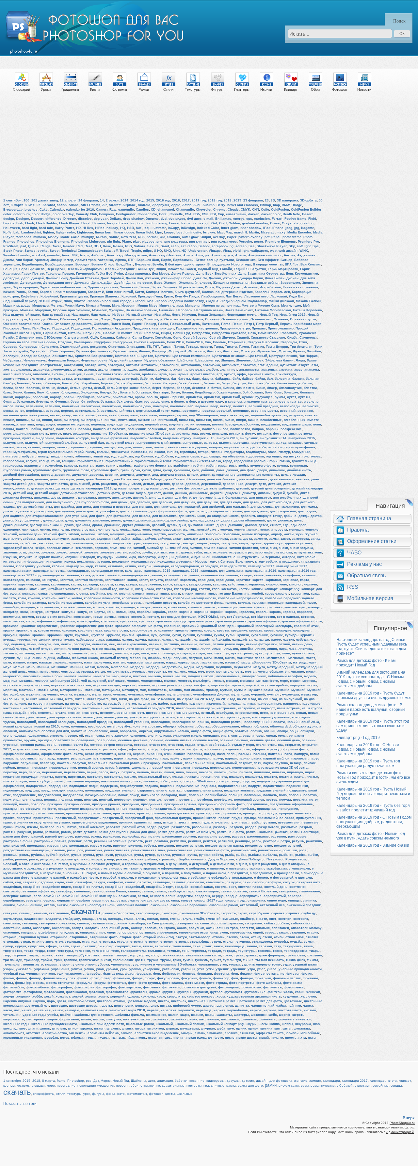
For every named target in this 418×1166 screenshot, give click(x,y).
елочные (103, 529)
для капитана (165, 506)
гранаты (86, 465)
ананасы (311, 369)
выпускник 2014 (273, 438)
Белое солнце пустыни (215, 260)
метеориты (157, 671)
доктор (316, 516)
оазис (156, 726)
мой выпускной (93, 680)
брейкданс (86, 397)
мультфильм (155, 694)
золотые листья (113, 552)
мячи (123, 699)
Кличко (167, 292)
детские (63, 488)
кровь (269, 630)
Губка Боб (104, 273)
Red (79, 246)
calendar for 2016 (80, 209)
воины (8, 429)
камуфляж (291, 575)
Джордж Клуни (251, 278)
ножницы (78, 726)
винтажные (147, 420)
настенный (33, 708)
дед (155, 474)
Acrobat (48, 205)
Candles (142, 209)
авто (102, 365)
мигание (297, 671)
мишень (154, 676)
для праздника (256, 511)
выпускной (34, 442)
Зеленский (128, 287)
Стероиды (289, 342)
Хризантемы (62, 356)
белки (8, 388)
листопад (26, 653)
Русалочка (307, 333)
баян (182, 383)
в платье (294, 401)
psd (23, 246)
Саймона (123, 337)
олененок (138, 735)
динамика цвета (47, 497)
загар (90, 538)
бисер (272, 388)
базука (207, 378)
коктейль (49, 598)
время (205, 433)
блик (7, 392)
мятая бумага (98, 699)
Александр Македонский (127, 255)
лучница (23, 658)
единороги (11, 529)
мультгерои (101, 694)
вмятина (27, 424)
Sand (165, 246)
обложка (261, 726)
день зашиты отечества (289, 479)
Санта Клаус (142, 337)
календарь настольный (100, 575)
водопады (115, 424)
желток (189, 529)
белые (62, 388)
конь (110, 612)
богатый (127, 392)
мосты (43, 690)
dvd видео (177, 218)
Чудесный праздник (125, 360)
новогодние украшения (271, 717)
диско (126, 497)
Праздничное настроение (197, 328)
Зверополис (290, 282)
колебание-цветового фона (200, 602)
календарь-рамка (135, 575)
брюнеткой (231, 397)
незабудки (224, 712)
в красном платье (258, 401)
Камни (33, 292)
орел (260, 735)
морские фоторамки (227, 685)
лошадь (199, 653)
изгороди (87, 557)
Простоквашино (281, 328)
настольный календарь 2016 (150, 708)
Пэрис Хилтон (54, 333)
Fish (19, 223)
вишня (253, 420)
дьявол (251, 525)
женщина (117, 534)
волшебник (137, 429)
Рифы (166, 333)
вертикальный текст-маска (158, 410)
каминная (273, 575)
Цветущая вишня (283, 356)
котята (18, 621)
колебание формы (127, 602)
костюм (153, 616)
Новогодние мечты (242, 314)
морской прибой (274, 685)
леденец (18, 644)
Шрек (258, 360)
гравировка (12, 465)
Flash (29, 223)
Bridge (297, 205)
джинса (181, 493)
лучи (286, 653)
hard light (29, 228)
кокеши (34, 598)
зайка (125, 538)
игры (249, 552)
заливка (221, 538)
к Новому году (204, 561)
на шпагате (147, 703)
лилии (205, 648)
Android (144, 205)
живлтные (195, 534)
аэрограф (130, 378)
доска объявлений (249, 520)
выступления (262, 442)
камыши (308, 575)
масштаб (232, 662)
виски (229, 420)
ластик (288, 639)
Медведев (40, 305)
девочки (111, 474)
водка (50, 424)
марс (195, 662)
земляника (84, 548)
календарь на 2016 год (296, 570)
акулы (103, 369)
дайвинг (207, 470)
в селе (309, 401)
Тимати (231, 346)
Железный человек (195, 282)
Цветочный (258, 356)
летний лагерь (15, 648)
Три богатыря (301, 346)
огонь (7, 735)
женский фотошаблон (61, 534)
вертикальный (87, 410)
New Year (128, 237)
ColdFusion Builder (306, 209)
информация (34, 561)
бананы (23, 383)
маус (7, 667)
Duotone (152, 218)
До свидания (30, 282)
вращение (81, 433)
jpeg (288, 228)
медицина (224, 667)
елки (65, 529)
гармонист (78, 447)
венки (8, 410)
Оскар (47, 324)
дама (220, 470)
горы (273, 461)
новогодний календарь (56, 722)
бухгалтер (125, 401)
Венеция (10, 269)
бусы (75, 401)
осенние (156, 740)
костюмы (208, 616)
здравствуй (273, 543)
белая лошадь (288, 383)
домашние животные (92, 520)
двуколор (80, 474)
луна (259, 653)
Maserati (268, 232)
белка (307, 383)
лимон (217, 648)
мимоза (70, 676)
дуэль (172, 525)
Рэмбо (8, 337)
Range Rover (50, 246)
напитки (248, 703)
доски (271, 520)
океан (89, 735)
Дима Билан (274, 278)
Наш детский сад (56, 314)
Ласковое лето (256, 296)
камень (232, 575)
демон (28, 479)
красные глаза (90, 630)
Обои (315, 89)
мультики (135, 694)
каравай (171, 580)
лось (145, 653)
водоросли (134, 424)
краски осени (49, 630)
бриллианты (123, 397)
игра (207, 552)
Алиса (188, 255)
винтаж (110, 420)
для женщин (142, 506)
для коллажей (189, 506)
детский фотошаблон (77, 493)
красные (69, 630)
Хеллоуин (11, 356)
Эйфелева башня (279, 360)
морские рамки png (168, 685)
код (306, 593)
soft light (304, 246)
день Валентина (125, 479)
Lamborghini (31, 232)
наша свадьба (14, 712)
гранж (99, 465)
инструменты (248, 557)
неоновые (278, 712)
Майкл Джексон (281, 301)
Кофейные (30, 296)
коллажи (258, 602)
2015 (150, 200)
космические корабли (54, 616)
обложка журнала (307, 726)
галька (62, 447)
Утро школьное (125, 351)
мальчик (75, 662)
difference (53, 218)
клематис (229, 589)
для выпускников (29, 502)
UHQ (167, 250)
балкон (298, 378)
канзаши (33, 580)
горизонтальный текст (153, 461)
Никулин (189, 314)
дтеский (158, 525)
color (7, 214)
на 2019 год (267, 699)
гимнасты (139, 452)
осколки (65, 744)
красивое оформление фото (138, 626)
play (136, 241)
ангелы (58, 374)
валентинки (111, 406)
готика (285, 461)
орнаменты (12, 740)
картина (9, 584)
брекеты (104, 397)
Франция (248, 351)
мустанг (273, 694)
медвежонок (172, 667)
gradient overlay (255, 223)
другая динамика (136, 525)
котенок (307, 616)
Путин (36, 333)
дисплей (140, 497)
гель (148, 447)
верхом (208, 410)
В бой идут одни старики (185, 264)
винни (47, 420)
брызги (178, 397)
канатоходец (13, 580)
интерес (288, 557)
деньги (148, 484)
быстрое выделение (152, 401)
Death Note (291, 214)
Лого (95, 28)
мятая (80, 699)
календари (209, 566)
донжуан (212, 520)
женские (311, 529)
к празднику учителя (33, 566)
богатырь (161, 392)
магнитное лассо (251, 658)
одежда (20, 735)
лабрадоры (85, 639)
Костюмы (119, 89)
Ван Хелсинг (310, 264)
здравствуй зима (298, 543)
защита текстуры (126, 543)
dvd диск (194, 218)
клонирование (62, 593)
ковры (296, 593)
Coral (163, 214)
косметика (11, 616)
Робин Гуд (181, 333)
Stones (30, 250)
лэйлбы (63, 658)
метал (100, 671)
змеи (264, 548)
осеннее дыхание (133, 740)
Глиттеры (241, 89)
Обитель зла (88, 319)
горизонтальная (90, 461)
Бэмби (158, 264)
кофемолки (65, 621)
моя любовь (194, 690)
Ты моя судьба (15, 351)
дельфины (12, 479)
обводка (169, 726)
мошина (175, 690)
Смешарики (83, 342)
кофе (30, 621)
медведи (137, 667)
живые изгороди (255, 534)
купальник (259, 635)
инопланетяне (223, 557)
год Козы (125, 456)
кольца (98, 607)
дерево (178, 484)
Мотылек (99, 310)
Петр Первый (267, 324)
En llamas (223, 218)
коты (7, 621)
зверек (202, 543)
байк (236, 378)
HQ (122, 228)
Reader (68, 246)
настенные (12, 708)
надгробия (178, 703)
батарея (170, 383)
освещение (85, 740)
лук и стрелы (242, 653)
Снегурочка (122, 342)
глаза (272, 452)
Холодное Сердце (35, 356)
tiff (116, 250)
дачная (232, 470)
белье (145, 388)
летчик (178, 648)
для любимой (213, 506)
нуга (146, 726)
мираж (126, 676)
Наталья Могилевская (273, 310)
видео (244, 415)
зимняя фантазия (243, 548)
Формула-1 (177, 351)
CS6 (205, 214)
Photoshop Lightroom (88, 241)
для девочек (140, 502)
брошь (165, 397)
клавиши (126, 589)
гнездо (55, 456)
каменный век (212, 575)
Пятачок (74, 333)
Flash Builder (46, 223)
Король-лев (280, 292)
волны (71, 429)
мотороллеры (71, 690)
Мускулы (116, 310)
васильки (177, 406)
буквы (280, 397)
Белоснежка (246, 260)
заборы (29, 538)
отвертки (175, 744)
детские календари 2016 (92, 488)
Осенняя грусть (303, 319)
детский (242, 488)
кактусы (145, 566)
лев (312, 639)
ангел (7, 374)
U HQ (158, 250)
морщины (297, 685)
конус (82, 612)
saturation (189, 246)
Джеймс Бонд (57, 278)
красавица (109, 621)
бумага (9, 401)
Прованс (259, 328)
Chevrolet (203, 209)
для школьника (164, 516)
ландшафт (183, 639)
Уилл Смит (49, 351)
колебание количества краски (146, 598)
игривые (220, 552)
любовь (154, 658)
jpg (296, 228)
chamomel (165, 209)
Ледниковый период (20, 301)
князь (212, 593)
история (103, 561)
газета (21, 447)
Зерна (156, 287)
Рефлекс (151, 333)
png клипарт (199, 241)
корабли (144, 612)
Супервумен (29, 346)
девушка (127, 474)
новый (292, 722)
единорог (298, 525)
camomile (126, 209)
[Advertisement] (163, 147)
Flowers (98, 223)
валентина (70, 406)
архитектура (286, 374)
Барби (166, 260)
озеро (72, 735)
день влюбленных (252, 479)
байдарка (223, 378)
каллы (157, 575)
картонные (60, 584)
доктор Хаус (13, 520)
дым (182, 525)
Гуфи (118, 273)
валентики (34, 406)
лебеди (302, 639)
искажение (86, 561)
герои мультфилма (299, 447)
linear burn (103, 232)
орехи (271, 735)
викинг (8, 420)
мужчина (33, 694)
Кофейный (49, 296)
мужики (226, 690)
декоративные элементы (258, 474)
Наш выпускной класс (21, 314)
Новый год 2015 (293, 314)
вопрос (258, 429)
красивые (172, 626)
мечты (250, 671)
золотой (75, 552)
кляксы (152, 593)
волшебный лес (215, 429)
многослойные (228, 676)
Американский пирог (265, 255)
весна (55, 415)
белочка (33, 388)
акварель (23, 369)
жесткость (176, 534)
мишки (180, 676)
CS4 (188, 214)
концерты (97, 612)
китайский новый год (100, 589)
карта (304, 580)
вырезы (210, 442)
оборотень (128, 731)
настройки (246, 708)
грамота (70, 465)
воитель (22, 429)
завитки (43, 538)
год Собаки (164, 456)
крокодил (283, 630)
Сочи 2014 (175, 342)
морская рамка (63, 685)
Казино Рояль (14, 292)
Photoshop (25, 241)
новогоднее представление (58, 717)
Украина (67, 351)
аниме (89, 374)
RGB (97, 246)
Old (162, 237)
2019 (237, 200)
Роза (252, 333)
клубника (97, 593)
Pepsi (276, 237)
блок (40, 392)
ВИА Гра (291, 264)
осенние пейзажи (234, 740)
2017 (186, 200)
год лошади (210, 456)
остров (96, 744)
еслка (125, 529)
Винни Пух (145, 269)
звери (214, 543)
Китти (139, 292)
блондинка (70, 392)
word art (38, 255)
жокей (289, 534)
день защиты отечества (48, 484)
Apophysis (160, 205)
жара (136, 529)
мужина (240, 690)
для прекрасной (283, 511)
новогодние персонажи (196, 717)
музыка (66, 694)
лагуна (140, 639)
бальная (312, 378)
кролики (38, 635)
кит (43, 589)
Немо (176, 314)
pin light (113, 241)
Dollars (115, 218)
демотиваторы (62, 479)
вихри (241, 420)
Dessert (37, 218)
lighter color (65, 232)
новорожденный (256, 722)
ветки (102, 415)
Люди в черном (233, 301)
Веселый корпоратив (84, 269)
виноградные (92, 420)
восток (55, 433)
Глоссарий (21, 89)
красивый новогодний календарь (264, 626)
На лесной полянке (141, 310)
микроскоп (12, 676)
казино (130, 566)
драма (97, 525)
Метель (57, 305)
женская (296, 529)
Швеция (227, 360)
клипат (43, 593)
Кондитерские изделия (234, 292)
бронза (152, 397)
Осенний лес (261, 319)
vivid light (241, 250)
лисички (10, 653)
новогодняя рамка (226, 722)
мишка (168, 676)
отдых (190, 744)
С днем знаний (76, 337)
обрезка (145, 731)
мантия (119, 662)
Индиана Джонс (229, 287)
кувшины (204, 635)
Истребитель (270, 287)
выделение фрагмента (109, 438)
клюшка (138, 593)
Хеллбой (314, 351)
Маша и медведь (16, 305)
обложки (10, 731)
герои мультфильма (19, 452)
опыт (225, 735)
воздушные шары (296, 424)
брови (140, 397)
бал (270, 378)
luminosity (193, 232)
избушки (71, 557)
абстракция (73, 365)
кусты (57, 639)
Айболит (98, 255)
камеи (194, 575)
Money (53, 237)
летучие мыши (158, 648)
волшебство (240, 429)
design (8, 218)
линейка (246, 648)
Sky (292, 246)
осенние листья (178, 740)
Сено (177, 337)
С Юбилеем (53, 337)
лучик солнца (303, 653)
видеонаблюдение (266, 415)
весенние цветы (264, 410)
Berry (221, 205)
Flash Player (69, 223)
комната (159, 607)
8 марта (17, 205)
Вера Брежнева (32, 269)
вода (40, 424)
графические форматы (152, 465)
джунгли (216, 493)
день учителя (130, 484)
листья (54, 653)
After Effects (90, 205)
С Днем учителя (29, 337)
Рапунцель (92, 333)
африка (113, 378)
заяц (164, 543)
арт (219, 374)
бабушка (162, 378)
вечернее (167, 415)
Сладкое (65, 342)
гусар (167, 470)
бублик (247, 397)
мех (183, 671)
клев (215, 589)
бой (246, 392)
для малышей (237, 506)
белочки (48, 388)
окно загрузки (117, 735)
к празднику (289, 561)
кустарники (41, 639)
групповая (298, 465)
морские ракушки (136, 685)
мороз (28, 685)
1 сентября (12, 200)
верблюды (35, 410)
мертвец (67, 671)
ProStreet (10, 246)
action (62, 205)
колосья (84, 607)
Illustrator (158, 228)
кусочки (23, 639)
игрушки (236, 552)
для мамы (309, 506)
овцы (294, 731)
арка (163, 374)
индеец (163, 557)
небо (32, 712)
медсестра (242, 667)
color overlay (63, 214)
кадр (89, 566)
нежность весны (113, 712)
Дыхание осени (139, 282)
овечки (269, 731)
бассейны (153, 383)
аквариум (41, 369)
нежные (165, 712)
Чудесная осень (94, 360)
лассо (276, 639)
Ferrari (277, 218)
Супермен (49, 346)
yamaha (53, 255)
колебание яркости (160, 602)
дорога (227, 520)
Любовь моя (143, 301)
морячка (10, 690)
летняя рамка (79, 648)
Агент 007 (70, 255)
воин (317, 424)
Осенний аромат (235, 319)
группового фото (47, 470)
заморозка (300, 538)
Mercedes (23, 237)
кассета (106, 584)
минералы (101, 676)
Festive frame (295, 218)
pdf (267, 237)
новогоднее (24, 717)
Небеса (118, 314)
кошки (82, 621)
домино (159, 520)
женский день (30, 534)
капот (143, 580)
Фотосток (231, 351)
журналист (12, 538)
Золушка (170, 287)
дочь (298, 520)
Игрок (209, 287)
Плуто (45, 328)
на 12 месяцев (163, 699)
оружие (30, 740)
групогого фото (262, 465)
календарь (133, 570)
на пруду (72, 703)
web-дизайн (288, 250)
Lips (158, 232)
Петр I (249, 324)
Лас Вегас (234, 296)
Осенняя (281, 319)
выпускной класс (120, 442)
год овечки (255, 456)
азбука (304, 365)
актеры (90, 369)
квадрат (180, 584)
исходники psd (143, 561)
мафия (18, 667)
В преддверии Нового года (229, 264)
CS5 (196, 214)
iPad (266, 228)
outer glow (190, 237)
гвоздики (124, 447)
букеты (304, 397)
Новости (364, 89)
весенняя (305, 410)
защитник (150, 543)
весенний (288, 410)
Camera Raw (106, 209)
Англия (289, 255)
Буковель (143, 264)
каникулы (50, 580)
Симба (292, 337)
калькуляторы (175, 575)
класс (149, 589)
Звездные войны (264, 282)
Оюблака (101, 324)
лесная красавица (132, 644)
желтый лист (207, 529)
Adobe (74, 205)
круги (68, 635)
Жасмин (170, 282)
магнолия (296, 658)
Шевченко (244, 360)
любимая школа (85, 658)
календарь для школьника (222, 570)
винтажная (127, 420)
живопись (213, 534)
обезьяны (186, 726)
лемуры (44, 644)
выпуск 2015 (204, 438)
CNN (255, 209)
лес (112, 644)
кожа (315, 593)
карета (258, 580)
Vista (227, 250)
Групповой (85, 273)
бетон (216, 388)
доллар (49, 520)
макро (32, 662)
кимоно (272, 584)
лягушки (195, 658)
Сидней (243, 337)
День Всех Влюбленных (216, 273)
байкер (247, 378)
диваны (264, 493)
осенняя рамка (32, 744)
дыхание (235, 525)
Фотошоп (339, 89)
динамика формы (17, 497)
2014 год (137, 200)
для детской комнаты (34, 506)
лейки (31, 644)
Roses (118, 246)
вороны (272, 429)
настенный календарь (62, 708)
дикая (305, 493)
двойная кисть (299, 470)
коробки (216, 612)
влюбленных (294, 420)
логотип (121, 653)
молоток (184, 680)
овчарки (307, 731)
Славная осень (43, 342)
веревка (52, 410)
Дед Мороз (160, 273)
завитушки (60, 538)
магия (218, 658)
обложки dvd (29, 731)
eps (249, 218)
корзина (185, 612)
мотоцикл (92, 690)
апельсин (132, 374)
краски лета (26, 630)
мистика (139, 676)
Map (229, 232)
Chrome (219, 209)
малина (61, 662)
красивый (190, 626)
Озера (106, 319)
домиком (144, 520)
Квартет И (96, 292)
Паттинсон (210, 324)
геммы (159, 447)
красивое (11, 626)
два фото (247, 470)
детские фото (157, 488)
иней (206, 557)
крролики (54, 635)
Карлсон (47, 292)
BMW (286, 205)
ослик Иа (80, 744)
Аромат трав (85, 260)
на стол (129, 703)
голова (315, 456)
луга (217, 653)
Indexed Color (208, 228)
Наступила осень (208, 310)
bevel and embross (242, 205)
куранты (307, 635)
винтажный (167, 420)
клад (139, 589)
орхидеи (45, 740)
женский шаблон (94, 534)
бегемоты (212, 383)
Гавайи (226, 269)
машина (43, 667)
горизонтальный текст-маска (197, 461)
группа (282, 465)
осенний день (288, 740)
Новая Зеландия (211, 314)
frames (197, 223)
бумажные (25, 401)
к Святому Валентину (235, 561)
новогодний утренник (131, 722)
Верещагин (56, 269)
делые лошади (293, 474)
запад (315, 538)
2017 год (199, 200)
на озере (35, 703)
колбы (77, 598)
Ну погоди (37, 319)
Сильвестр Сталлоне (268, 337)
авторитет (230, 365)
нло (291, 712)
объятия (242, 731)
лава (100, 639)
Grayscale (290, 223)
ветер (66, 415)
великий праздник (263, 406)
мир (115, 676)
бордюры (23, 397)
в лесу (280, 401)
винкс (35, 420)
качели (155, 584)
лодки (134, 653)
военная (203, 424)
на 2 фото (185, 699)
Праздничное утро (235, 328)
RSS (128, 246)
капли (132, 580)
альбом (212, 369)
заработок (28, 543)
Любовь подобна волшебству (179, 301)
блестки (310, 388)
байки (260, 378)
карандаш (206, 580)
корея (172, 612)
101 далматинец (44, 200)
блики (17, 392)
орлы (282, 735)
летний (284, 644)
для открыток (87, 511)
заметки (260, 538)
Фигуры (217, 89)
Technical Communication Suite (86, 250)
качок (167, 584)
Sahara (139, 246)
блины (29, 392)
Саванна (107, 337)
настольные (92, 708)
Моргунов (43, 310)
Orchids (173, 237)
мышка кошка (37, 699)
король (261, 612)
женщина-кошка (139, 534)
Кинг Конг (113, 292)
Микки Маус (74, 305)
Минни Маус (147, 305)
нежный (207, 712)
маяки (90, 667)
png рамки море (224, 241)
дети (262, 484)
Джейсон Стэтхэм (84, 278)
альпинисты (249, 369)
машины (76, 667)
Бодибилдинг (32, 264)
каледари (161, 566)
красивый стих (306, 626)
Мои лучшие (291, 305)
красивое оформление (39, 626)
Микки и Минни (98, 305)
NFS (141, 237)
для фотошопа (205, 497)
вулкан (28, 438)
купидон (291, 635)
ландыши (261, 639)
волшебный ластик (184, 429)
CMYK (245, 209)
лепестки (99, 644)
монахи (232, 680)
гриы (232, 465)
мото (54, 690)
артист (229, 374)
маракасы (135, 662)
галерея (48, 447)
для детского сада (276, 502)
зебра (40, 548)
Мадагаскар (257, 301)
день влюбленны (221, 479)
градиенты (32, 465)
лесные (155, 644)
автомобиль (191, 365)
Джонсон (230, 278)
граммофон (52, 465)
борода (56, 397)
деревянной (211, 484)
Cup (221, 214)
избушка (10, 557)
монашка (247, 680)
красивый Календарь (218, 626)
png (159, 241)
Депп (25, 278)
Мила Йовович (124, 305)
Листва (80, 301)
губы (157, 470)
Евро (158, 282)
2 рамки (112, 200)
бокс (278, 392)
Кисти (95, 89)
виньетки (203, 420)
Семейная (163, 337)
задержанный (108, 538)
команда (128, 607)
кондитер (10, 612)
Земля (144, 287)
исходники (120, 561)
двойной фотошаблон (21, 474)
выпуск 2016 (227, 438)
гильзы (103, 452)
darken (253, 214)
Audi (197, 205)
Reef (88, 246)
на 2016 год (204, 699)
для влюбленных (287, 497)
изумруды (105, 557)
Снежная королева (149, 342)
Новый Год (269, 314)
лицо (93, 653)
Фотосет (214, 351)
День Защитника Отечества (261, 273)
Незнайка (162, 314)
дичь (152, 497)
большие (291, 392)
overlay (219, 237)
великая (240, 406)
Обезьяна (68, 319)
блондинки (89, 392)
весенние (241, 410)
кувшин (189, 635)
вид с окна (228, 415)
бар (77, 383)
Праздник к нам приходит (153, 328)
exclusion (262, 218)
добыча (290, 516)
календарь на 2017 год (21, 575)
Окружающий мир (127, 319)
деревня (163, 484)
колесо (230, 602)
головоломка (13, 461)
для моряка (43, 511)
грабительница (304, 461)
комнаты (195, 607)
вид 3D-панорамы (203, 415)
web (273, 250)
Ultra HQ (179, 250)
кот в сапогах (288, 616)
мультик (119, 694)
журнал (311, 534)
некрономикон (246, 712)
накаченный (214, 703)
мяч (114, 699)
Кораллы (262, 292)
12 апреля (68, 200)
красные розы (116, 630)
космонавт (82, 616)
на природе (53, 703)
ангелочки (41, 374)
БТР (131, 260)
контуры (68, 612)
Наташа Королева (307, 310)
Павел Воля (120, 324)
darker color (271, 214)
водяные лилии (181, 424)
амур (298, 369)
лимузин (231, 648)
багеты (184, 378)
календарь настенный (60, 575)
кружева (97, 635)
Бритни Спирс (102, 264)
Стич (303, 342)
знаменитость (14, 552)
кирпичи (310, 584)
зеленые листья (60, 548)
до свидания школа (223, 516)
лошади (168, 653)
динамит (69, 497)
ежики (45, 529)
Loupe (169, 232)
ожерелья (58, 735)
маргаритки (154, 662)
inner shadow (250, 228)
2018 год (215, 200)
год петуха (291, 456)
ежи (25, 529)
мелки (33, 671)
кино (283, 584)
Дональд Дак (101, 282)
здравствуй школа (18, 548)
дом (59, 520)
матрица (300, 662)
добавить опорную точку (261, 516)
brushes (31, 209)
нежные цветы (186, 712)
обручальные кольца (171, 731)
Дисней (292, 278)
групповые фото (105, 470)
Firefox (8, 223)
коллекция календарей (286, 602)
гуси (195, 470)
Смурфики (102, 342)
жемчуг (240, 529)
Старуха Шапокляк (263, 342)
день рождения (104, 484)
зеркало (101, 548)
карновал (290, 580)
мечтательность (229, 671)
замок (285, 538)
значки (33, 552)
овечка (256, 731)
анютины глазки (109, 374)
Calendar (57, 209)
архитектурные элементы (24, 378)
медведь (153, 667)
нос (91, 726)
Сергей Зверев (195, 337)
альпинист (228, 369)
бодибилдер (205, 392)
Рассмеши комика (118, 333)
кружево (113, 635)
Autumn (208, 205)
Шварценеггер (207, 360)
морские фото (197, 685)
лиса (293, 648)
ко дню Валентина (234, 593)
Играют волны (191, 287)
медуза (259, 667)
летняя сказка (103, 648)
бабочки (146, 378)
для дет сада (230, 502)
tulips (147, 250)
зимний (139, 548)
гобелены (83, 456)
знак (273, 548)
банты (67, 383)
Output (206, 237)
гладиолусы (256, 452)
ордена (248, 735)
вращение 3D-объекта (109, 433)
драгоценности (15, 525)
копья (121, 612)
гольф (44, 461)
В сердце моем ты (268, 264)
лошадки (184, 653)
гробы (243, 465)
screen (241, 246)
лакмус (154, 639)
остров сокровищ (118, 744)
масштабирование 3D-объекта (266, 662)
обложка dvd (280, 726)
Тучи (318, 346)
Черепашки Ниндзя (63, 360)
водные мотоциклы (73, 424)
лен (56, 644)
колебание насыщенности (194, 598)
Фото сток (196, 351)
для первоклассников (224, 511)
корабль (159, 612)
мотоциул (130, 690)
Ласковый (278, 296)
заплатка (10, 543)
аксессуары (61, 369)
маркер (183, 662)
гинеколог (157, 452)
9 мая (30, 205)
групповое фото (76, 470)
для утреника (76, 516)
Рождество (201, 333)
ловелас (106, 653)
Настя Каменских (239, 310)
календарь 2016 (185, 570)
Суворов (10, 346)
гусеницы (182, 470)
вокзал (48, 429)
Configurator (126, 214)
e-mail (208, 218)
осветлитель (64, 740)
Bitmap (265, 205)
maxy (281, 232)
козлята (9, 598)
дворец (47, 474)
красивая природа (171, 621)
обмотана (79, 731)
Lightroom (85, 232)
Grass (275, 223)
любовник (138, 658)
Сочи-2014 (194, 342)
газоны (34, 447)
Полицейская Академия (111, 328)
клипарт (271, 589)
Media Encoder (299, 232)
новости (278, 722)
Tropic (136, 250)
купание (276, 635)
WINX (303, 250)
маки (7, 662)
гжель (90, 452)
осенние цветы (262, 740)
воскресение (291, 429)
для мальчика (261, 506)
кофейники (46, 621)
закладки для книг (198, 538)
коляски (112, 607)
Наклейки (166, 310)
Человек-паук (35, 360)
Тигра (218, 346)
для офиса (109, 511)
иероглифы (264, 552)
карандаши (225, 580)
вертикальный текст (117, 410)
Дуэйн (119, 282)
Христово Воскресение (94, 356)
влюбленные (271, 420)
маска (206, 662)
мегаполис (119, 667)
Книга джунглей (187, 292)
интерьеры (12, 561)
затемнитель (82, 543)
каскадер (90, 584)
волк (60, 429)
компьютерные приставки (260, 607)
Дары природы (137, 273)
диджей (279, 493)
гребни (196, 465)
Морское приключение (71, 310)
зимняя (196, 548)
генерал (215, 447)
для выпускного (59, 502)
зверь (243, 543)
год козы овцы (187, 456)
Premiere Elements (280, 241)
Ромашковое (268, 333)
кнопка (200, 593)
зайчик (150, 538)
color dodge (41, 214)
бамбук (9, 383)
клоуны (82, 593)
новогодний (26, 722)
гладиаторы (234, 452)
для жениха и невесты (111, 506)
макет (310, 658)
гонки (55, 461)
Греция (68, 273)
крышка (143, 635)
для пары (196, 511)
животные (231, 534)
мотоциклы (111, 690)
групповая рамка (17, 470)
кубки (176, 635)
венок (19, 410)
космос (123, 616)
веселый (224, 410)
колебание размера (30, 602)
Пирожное (11, 328)
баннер (37, 383)
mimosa (39, 237)
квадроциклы (200, 584)
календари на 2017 (291, 566)
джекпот (154, 493)
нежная (74, 712)
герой (79, 452)
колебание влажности (102, 598)
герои (277, 447)
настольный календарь (195, 708)
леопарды (81, 644)
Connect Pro (147, 214)
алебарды (147, 369)
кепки (242, 584)
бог (115, 392)
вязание (295, 442)
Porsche (245, 241)
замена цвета (241, 538)
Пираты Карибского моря (300, 324)
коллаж (244, 602)
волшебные (157, 429)
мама (88, 662)
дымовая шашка (201, 525)
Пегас (226, 324)
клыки (112, 593)
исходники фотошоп (174, 561)
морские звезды (106, 685)
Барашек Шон (148, 260)
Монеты (26, 310)
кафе (143, 584)
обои (114, 731)
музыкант (82, 694)
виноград (71, 420)
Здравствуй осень (103, 287)
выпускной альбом (61, 442)
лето (120, 648)
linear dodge (124, 232)
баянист (195, 383)
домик (116, 520)
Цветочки (162, 356)
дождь (303, 516)
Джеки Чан (134, 278)
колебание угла (97, 602)
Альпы (240, 255)
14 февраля (88, 200)
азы (315, 365)
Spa (316, 246)
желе (146, 529)
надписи (195, 703)
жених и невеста (273, 529)
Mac (220, 232)
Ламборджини (212, 296)
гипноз (172, 452)
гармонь (95, 447)
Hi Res (88, 228)
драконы (83, 525)
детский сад (23, 493)
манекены (102, 662)
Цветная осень (127, 356)
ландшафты (242, 639)
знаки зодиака (301, 548)
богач (175, 392)
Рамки (143, 89)
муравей (258, 694)
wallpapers (259, 250)
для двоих (119, 502)
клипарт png (289, 589)
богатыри (143, 392)
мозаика (26, 680)
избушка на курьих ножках (41, 557)
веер (214, 406)
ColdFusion (280, 209)
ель (115, 529)
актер (77, 369)
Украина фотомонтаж (93, 351)
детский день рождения (270, 488)
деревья (192, 484)
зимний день (157, 548)
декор (205, 474)
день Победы (152, 479)
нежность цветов (143, 712)
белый (99, 388)
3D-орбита (308, 200)
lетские (209, 232)
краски (8, 630)
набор (163, 703)
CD (153, 209)
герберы (264, 447)
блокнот (52, 392)
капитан (66, 580)
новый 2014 (309, 722)
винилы (22, 420)
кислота (9, 589)
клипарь (29, 593)
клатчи (204, 589)
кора (131, 612)
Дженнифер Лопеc (176, 278)
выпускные (192, 442)
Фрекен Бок (267, 351)
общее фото (201, 731)
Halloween (11, 228)
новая (301, 712)
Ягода (300, 360)
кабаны (58, 566)
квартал (219, 584)
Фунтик (299, 351)
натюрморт (266, 708)
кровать (255, 630)
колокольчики (48, 607)
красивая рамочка (232, 621)
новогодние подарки (233, 717)
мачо (30, 667)
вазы (19, 406)
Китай (128, 292)
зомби (147, 552)
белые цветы (81, 388)
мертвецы (84, 671)
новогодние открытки (157, 717)
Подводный (80, 328)
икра (132, 557)
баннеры (52, 383)
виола (218, 420)
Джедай (37, 278)
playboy (148, 241)
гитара (203, 452)
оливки (165, 735)
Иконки (266, 89)
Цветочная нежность (229, 356)
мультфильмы (179, 694)
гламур (284, 452)
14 (102, 200)
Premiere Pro (308, 241)
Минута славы (171, 305)
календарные (78, 570)
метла (173, 671)
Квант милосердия (71, 292)
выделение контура (72, 438)
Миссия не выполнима (221, 305)
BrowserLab (13, 209)
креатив (181, 630)
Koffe (7, 232)
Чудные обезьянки (159, 360)
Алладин (202, 255)
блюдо (105, 392)
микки (310, 671)
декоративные (223, 474)
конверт (314, 607)
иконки (121, 557)
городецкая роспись (250, 461)
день (80, 479)
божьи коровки (229, 392)
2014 (124, 200)
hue (139, 228)
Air (104, 205)
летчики (192, 648)
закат (177, 538)
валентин (52, 406)
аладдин (130, 369)
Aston (186, 205)
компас (210, 607)
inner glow (229, 228)
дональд (196, 520)
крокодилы (302, 630)
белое (19, 388)
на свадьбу (112, 703)
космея (28, 616)
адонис (272, 365)
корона (275, 612)
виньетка (186, 420)
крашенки (165, 630)
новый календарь (17, 726)
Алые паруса (222, 255)
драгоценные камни (46, 525)
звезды (189, 543)
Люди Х (212, 301)
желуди (226, 529)
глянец (42, 456)
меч (201, 671)
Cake (44, 209)
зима (114, 548)
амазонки (269, 369)
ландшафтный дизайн (212, 639)
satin (175, 246)
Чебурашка (12, 360)
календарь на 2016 (260, 570)
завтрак (77, 538)
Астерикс (105, 260)
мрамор (212, 690)
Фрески (285, 351)
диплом (104, 497)
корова (231, 612)
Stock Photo (13, 250)
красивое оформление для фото (86, 626)
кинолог (295, 584)
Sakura (153, 246)
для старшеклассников (44, 516)
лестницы (189, 644)
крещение (239, 630)
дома (69, 520)
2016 (176, 200)
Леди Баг (296, 296)
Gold (223, 223)
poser (258, 241)
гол (305, 456)
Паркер (150, 324)
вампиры (160, 406)
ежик (34, 529)
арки (172, 374)
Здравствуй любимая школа (63, 287)
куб (154, 635)
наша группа (312, 708)
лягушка (180, 658)
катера (131, 584)
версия (67, 410)
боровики (40, 397)
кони (24, 612)
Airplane (129, 205)
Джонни (215, 278)
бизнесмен (245, 388)
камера (246, 575)
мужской (298, 690)
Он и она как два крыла (183, 319)
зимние (125, 548)
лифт (66, 653)
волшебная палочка (109, 429)
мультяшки (240, 694)
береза (169, 388)
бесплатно (200, 388)
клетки (244, 589)
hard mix (46, 228)
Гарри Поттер (33, 273)
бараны (107, 383)
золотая (47, 552)
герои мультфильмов (55, 452)
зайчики (164, 538)
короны (289, 612)
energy (238, 218)
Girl (214, 223)
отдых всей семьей (213, 744)
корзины (201, 612)
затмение (102, 543)
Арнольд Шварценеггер (54, 260)
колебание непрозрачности (240, 598)
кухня (69, 639)
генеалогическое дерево (187, 447)
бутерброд (90, 401)
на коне (20, 703)
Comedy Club (86, 214)
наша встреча (288, 708)
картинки (25, 584)
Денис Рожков (182, 273)
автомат (132, 365)
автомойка (211, 365)
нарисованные (269, 703)
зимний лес (178, 548)
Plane (126, 241)
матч (312, 662)
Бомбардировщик (59, 264)
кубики (164, 635)
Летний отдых (50, 301)
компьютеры (295, 607)
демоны (41, 479)
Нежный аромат (139, 314)
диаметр (249, 493)
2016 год (163, 200)
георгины (231, 447)
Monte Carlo (69, 237)
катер (119, 584)
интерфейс (306, 557)
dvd (164, 218)
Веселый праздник (119, 269)
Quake (33, 246)
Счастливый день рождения (83, 346)
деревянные (233, 484)
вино (58, 420)
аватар (90, 365)
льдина (49, 658)
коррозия (304, 612)
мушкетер (309, 694)
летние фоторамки (261, 644)
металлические (133, 671)
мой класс (116, 680)
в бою (191, 401)
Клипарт (290, 89)
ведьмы (201, 406)
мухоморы (290, 694)
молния (133, 680)
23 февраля (253, 200)
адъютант (288, 365)
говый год (101, 456)
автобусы (116, 365)
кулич (230, 635)
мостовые (27, 690)
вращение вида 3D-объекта (151, 433)
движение (277, 470)
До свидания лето (57, 282)
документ (33, 520)
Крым (168, 296)
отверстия (157, 744)
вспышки (219, 433)
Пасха (163, 324)
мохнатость (157, 690)
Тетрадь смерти (199, 346)
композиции (227, 607)
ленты (66, 644)
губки (146, 470)
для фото (183, 497)
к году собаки (266, 561)
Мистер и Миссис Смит (260, 305)
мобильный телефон (285, 676)
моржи (295, 680)
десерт (251, 484)
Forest (174, 223)
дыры (221, 525)
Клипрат (152, 292)
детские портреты (129, 488)
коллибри (11, 607)
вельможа (310, 406)
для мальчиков (287, 506)
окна (100, 735)
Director (69, 218)
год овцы (273, 456)
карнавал (273, 580)
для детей (251, 502)
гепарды (248, 447)
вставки (290, 433)
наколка (233, 703)
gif (207, 223)
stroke (43, 250)
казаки (100, 566)
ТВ (149, 346)
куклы (219, 635)
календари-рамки (17, 570)
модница (10, 680)
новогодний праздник (94, 722)
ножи (65, 726)
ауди (101, 378)
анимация (74, 374)
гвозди (109, 447)
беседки (183, 388)
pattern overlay (250, 237)
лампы (167, 639)
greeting (307, 223)
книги (175, 593)
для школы (141, 516)
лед (6, 644)
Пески (237, 324)
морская (42, 685)
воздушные (270, 424)
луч (277, 653)
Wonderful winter (16, 255)
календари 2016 (233, 566)
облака (246, 726)
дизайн (292, 493)
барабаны (90, 383)
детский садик (46, 493)
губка (135, 470)
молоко (170, 680)
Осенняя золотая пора (21, 324)
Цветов (147, 356)
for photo (137, 223)
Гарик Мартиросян (283, 269)
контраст (52, 612)
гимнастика (120, 452)
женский (10, 534)
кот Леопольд (238, 616)
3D (273, 200)
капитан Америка (89, 580)
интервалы (271, 557)
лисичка (305, 648)
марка (171, 662)
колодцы (28, 607)
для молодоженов (17, 511)
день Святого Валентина (185, 479)
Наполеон (184, 310)
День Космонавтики (302, 273)
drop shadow (133, 218)
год (113, 456)
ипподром (54, 561)
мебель (103, 667)
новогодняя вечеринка (190, 722)
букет (291, 397)
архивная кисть (261, 374)
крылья (128, 635)
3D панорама (287, 200)
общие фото (223, 731)
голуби (31, 461)
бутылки (108, 401)
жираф (276, 534)
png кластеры (175, 241)
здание (256, 543)
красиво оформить (264, 621)
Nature (114, 237)
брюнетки (212, 397)
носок (100, 726)
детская (274, 484)
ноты (111, 726)
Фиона (144, 351)
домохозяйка (177, 520)
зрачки (186, 552)
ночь (136, 726)
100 (26, 200)
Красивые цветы (74, 296)
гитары (216, 452)
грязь (125, 470)
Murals (101, 237)
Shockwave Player (272, 246)
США (94, 337)
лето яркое (135, 648)
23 (267, 200)
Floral (85, 223)
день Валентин (98, 479)
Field (312, 218)
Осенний (212, 319)
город (227, 461)
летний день (302, 644)
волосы (84, 429)
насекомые (311, 703)
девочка (96, 474)
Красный (128, 296)
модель (310, 676)
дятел (263, 525)
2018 (228, 200)
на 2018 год (246, 699)
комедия (144, 607)
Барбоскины (183, 260)
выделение (45, 438)
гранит (111, 465)
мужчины (50, 694)
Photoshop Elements (52, 241)
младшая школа (201, 676)
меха (192, 671)
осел (100, 740)
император (147, 557)
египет (275, 525)
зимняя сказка (215, 548)
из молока (284, 552)
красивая (146, 621)
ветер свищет (84, 415)
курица (9, 639)
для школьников (192, 516)
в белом (177, 401)
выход (281, 442)
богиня (187, 392)
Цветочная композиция (191, 356)
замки (274, 538)
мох (143, 690)
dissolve (85, 218)
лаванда (113, 639)
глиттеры (11, 456)
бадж (196, 378)
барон (120, 383)
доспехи (285, 520)
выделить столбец (145, 438)
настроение (226, 708)
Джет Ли (200, 278)
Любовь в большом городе (109, 301)
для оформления (134, 511)
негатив (60, 712)
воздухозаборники (244, 424)
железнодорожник (166, 529)
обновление (98, 731)
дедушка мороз (172, 474)
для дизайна (64, 506)
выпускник (249, 438)
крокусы (10, 635)
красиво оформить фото (301, 621)
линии (260, 648)
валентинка (90, 406)
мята (69, 699)
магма (230, 658)
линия (272, 648)
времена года (187, 433)
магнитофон (276, 658)
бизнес (228, 388)
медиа (189, 667)
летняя (60, 648)
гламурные (301, 452)
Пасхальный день (185, 324)
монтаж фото (267, 680)
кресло (209, 630)
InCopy (173, 228)
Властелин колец (182, 269)
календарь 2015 (157, 570)
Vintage (215, 250)
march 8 (240, 232)
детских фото (108, 493)
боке (268, 392)
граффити (181, 465)
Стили (168, 89)
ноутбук (124, 726)
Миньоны (193, 305)
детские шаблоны (219, 488)
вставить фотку (242, 433)
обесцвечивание (225, 726)
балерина (282, 378)
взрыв (182, 415)
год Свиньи (144, 456)
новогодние (92, 717)
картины (42, 584)
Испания (251, 287)
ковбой (257, 593)
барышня (135, 383)
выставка (241, 442)
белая (270, 383)
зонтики (160, 552)
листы (41, 653)
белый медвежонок (122, 388)
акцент (115, 369)
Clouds (233, 209)
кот (222, 616)
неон (264, 712)
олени (152, 735)
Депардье (11, 278)
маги (208, 658)
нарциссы (291, 703)
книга (164, 593)
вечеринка (129, 415)
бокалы (256, 392)
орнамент (296, 735)
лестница (171, 644)
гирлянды (188, 452)
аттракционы (85, 378)
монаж (219, 680)
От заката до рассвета (73, 324)
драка (69, 525)
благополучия (290, 388)
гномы (67, 456)
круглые (82, 635)
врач (67, 433)
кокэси (64, 598)
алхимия (176, 369)
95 (38, 205)
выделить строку (177, 438)
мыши (19, 699)
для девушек (184, 502)
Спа (208, 342)
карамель (188, 580)
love (179, 232)
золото (61, 552)
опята (236, 735)
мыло (7, 699)
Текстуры (193, 89)
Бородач (82, 264)
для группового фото (91, 502)
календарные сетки (107, 570)
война (36, 429)
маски (218, 662)
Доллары (81, 282)
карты (76, 584)
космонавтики (104, 616)
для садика (307, 511)
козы (22, 598)
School (204, 246)
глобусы (28, 456)
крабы (93, 621)
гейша (138, 447)
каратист (243, 580)
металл (113, 671)
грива (221, 465)
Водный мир (208, 269)
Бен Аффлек (268, 260)
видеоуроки (293, 415)
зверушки (229, 543)
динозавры (87, 497)
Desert (307, 214)
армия (183, 374)
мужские (282, 690)
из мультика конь (308, 552)
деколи (192, 474)
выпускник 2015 (301, 438)
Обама (52, 319)
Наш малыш (100, 314)
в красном (233, 401)
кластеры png (185, 589)
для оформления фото (168, 511)
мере (55, 671)
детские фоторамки (186, 488)
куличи (243, 635)
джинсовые (198, 493)
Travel (124, 250)
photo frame (291, 237)
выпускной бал (91, 442)
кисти (22, 589)
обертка (203, 726)
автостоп (248, 365)
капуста (156, 580)
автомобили (169, 365)
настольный (114, 708)
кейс (231, 584)
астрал (54, 378)
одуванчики (38, 735)
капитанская (115, 580)
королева (246, 612)
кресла (196, 630)
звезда (175, 543)
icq (146, 228)
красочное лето (143, 630)
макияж (19, 662)
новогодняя (160, 722)
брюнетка (194, 397)
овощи (282, 731)
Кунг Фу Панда (187, 296)
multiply (87, 237)
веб (190, 406)
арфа (241, 374)
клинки (257, 589)
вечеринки (148, 415)
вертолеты (192, 410)
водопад (98, 424)
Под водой (60, 328)
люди (167, 658)
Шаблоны (185, 360)
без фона (256, 383)
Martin (254, 232)
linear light (144, 232)
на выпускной (290, 699)
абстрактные (51, 365)
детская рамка (43, 488)
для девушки (207, 502)
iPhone (277, 228)
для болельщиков (232, 497)
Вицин (161, 269)
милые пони (52, 676)
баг (173, 378)
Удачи (35, 351)
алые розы (194, 369)
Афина (120, 260)
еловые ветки (82, 529)
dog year (101, 218)
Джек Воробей (112, 278)
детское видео (134, 493)
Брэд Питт (124, 264)
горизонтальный (119, 461)
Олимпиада (153, 319)
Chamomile (185, 209)
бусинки (62, 401)
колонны (68, 607)
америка (285, 369)
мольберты (202, 680)
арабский (149, 374)
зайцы (137, 538)
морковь (309, 680)
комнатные (177, 607)
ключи (124, 593)
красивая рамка (201, 621)
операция (211, 735)
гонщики (68, 461)
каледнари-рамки (185, 566)
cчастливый (236, 214)
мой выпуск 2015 (64, 680)
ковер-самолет (277, 593)
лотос (155, 653)
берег (156, 388)
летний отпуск (40, 648)
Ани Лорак (24, 260)
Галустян (258, 269)
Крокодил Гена (150, 296)
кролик (24, 635)
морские (84, 685)
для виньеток (260, 497)
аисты (8, 369)
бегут (226, 383)
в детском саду (210, 401)
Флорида (159, 351)
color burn (21, 214)
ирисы (69, 561)
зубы (198, 552)
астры (67, 378)
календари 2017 (261, 566)
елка (55, 529)
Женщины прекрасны (231, 282)
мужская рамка (261, 690)
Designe (22, 218)
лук (226, 653)
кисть (34, 589)
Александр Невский (165, 255)
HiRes (99, 228)
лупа (268, 653)
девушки (143, 474)
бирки (260, 388)
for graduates (117, 223)
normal (152, 237)
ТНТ (156, 346)
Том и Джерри (277, 346)
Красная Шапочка (105, 296)
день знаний (80, 484)
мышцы (56, 699)
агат (261, 365)
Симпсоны (308, 337)
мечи (210, 671)
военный (219, 424)
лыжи (36, 658)
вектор (225, 406)
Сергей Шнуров (222, 337)
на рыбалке (91, 703)
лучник (9, 658)
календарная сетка (49, 570)
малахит (46, 662)
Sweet (54, 250)
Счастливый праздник (126, 346)
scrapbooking (222, 246)
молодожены (151, 680)
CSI (213, 214)
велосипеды (290, 406)
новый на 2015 (46, 726)
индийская (180, 557)
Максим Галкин (308, 301)
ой (81, 735)
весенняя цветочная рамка (25, 415)
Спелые (219, 342)
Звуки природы (25, 287)
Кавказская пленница (300, 287)
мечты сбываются (273, 671)
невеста (45, 712)
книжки (187, 593)
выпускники (13, 442)
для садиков (13, 516)
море (284, 680)
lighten (48, 232)
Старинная (237, 342)
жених (253, 529)
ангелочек (22, 374)
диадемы (232, 493)
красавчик (128, 621)
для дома (165, 497)
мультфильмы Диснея (211, 694)
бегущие (239, 383)
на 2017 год (225, 699)
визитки (311, 415)
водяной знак (156, 424)
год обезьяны (233, 456)
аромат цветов (202, 374)
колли (311, 602)
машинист (59, 667)
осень (51, 744)
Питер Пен (30, 328)
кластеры (164, 589)
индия (196, 557)
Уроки (46, 89)
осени (111, 740)
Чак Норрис (308, 356)
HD (78, 228)
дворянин (62, 474)
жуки (299, 534)
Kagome (307, 228)
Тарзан (166, 346)
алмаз (163, 369)
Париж (137, 324)
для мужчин (64, 511)
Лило (68, 301)
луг (209, 653)
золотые (91, 552)
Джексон (152, 278)
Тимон (244, 346)
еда (286, 525)
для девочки (162, 502)
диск (116, 497)
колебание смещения (65, 602)
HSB (130, 228)
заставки (46, 543)
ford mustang (156, 223)
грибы (209, 465)
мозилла (41, 680)
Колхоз (208, 292)
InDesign (188, 228)
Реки (138, 333)
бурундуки (44, 401)
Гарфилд (53, 273)
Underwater (197, 250)
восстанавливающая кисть (25, 433)
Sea (252, 246)
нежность (90, 712)
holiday (112, 228)
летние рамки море (228, 644)
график (125, 465)
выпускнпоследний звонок (159, 442)
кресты (223, 630)
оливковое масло (187, 735)
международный (280, 667)
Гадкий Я (241, 269)
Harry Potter (64, 228)
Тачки (179, 346)
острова (140, 744)
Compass (106, 214)
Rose (107, 246)
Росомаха (289, 333)
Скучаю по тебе (16, 342)
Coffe (265, 209)
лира (283, 648)
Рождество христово (229, 333)
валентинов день (137, 406)
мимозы (84, 676)
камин (259, 575)
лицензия (80, 653)
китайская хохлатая (64, 589)
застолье (62, 543)
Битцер (286, 260)
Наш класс (80, 314)
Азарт (84, 255)
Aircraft (115, 205)
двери (262, 470)
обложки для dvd (55, 731)
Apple (175, 205)
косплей (138, 616)
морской (252, 685)
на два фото (139, 699)
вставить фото (269, 433)
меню (44, 671)
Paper (231, 237)
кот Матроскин (263, 616)
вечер (114, 415)
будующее (264, 397)
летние (205, 644)
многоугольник (254, 676)
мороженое (12, 685)
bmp (276, 205)
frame (185, 223)
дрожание (112, 525)
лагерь (127, 639)
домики (129, 520)
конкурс (36, 612)
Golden (234, 223)
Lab (16, 232)
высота (225, 442)
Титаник (257, 346)
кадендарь (75, 566)
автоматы (149, 365)
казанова (115, 566)
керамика (256, 584)
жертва (160, 534)
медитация (205, 667)
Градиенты (70, 89)
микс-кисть (31, 676)
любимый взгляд (114, 658)
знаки (283, 548)
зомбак (134, 552)
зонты (174, 552)
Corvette (176, 214)
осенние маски (205, 740)
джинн (168, 493)
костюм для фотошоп (178, 616)
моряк (312, 685)
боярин (69, 397)
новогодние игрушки (120, 717)
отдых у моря (243, 744)
